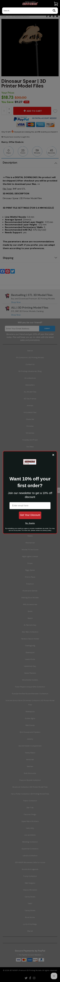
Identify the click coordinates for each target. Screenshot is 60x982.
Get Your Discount (30, 515)
